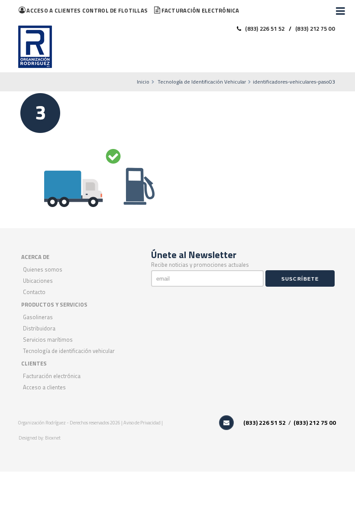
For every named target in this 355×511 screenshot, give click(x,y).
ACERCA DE (35, 256)
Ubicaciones (38, 280)
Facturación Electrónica (52, 376)
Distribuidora (39, 328)
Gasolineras (38, 317)
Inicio (143, 82)
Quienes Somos (42, 269)
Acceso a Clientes (44, 387)
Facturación (200, 10)
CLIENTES (34, 363)
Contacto (34, 292)
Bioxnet (53, 437)
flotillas (87, 10)
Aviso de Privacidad (142, 422)
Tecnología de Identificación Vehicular (202, 82)
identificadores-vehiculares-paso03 (294, 82)
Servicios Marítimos (48, 339)
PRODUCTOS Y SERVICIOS (54, 304)
